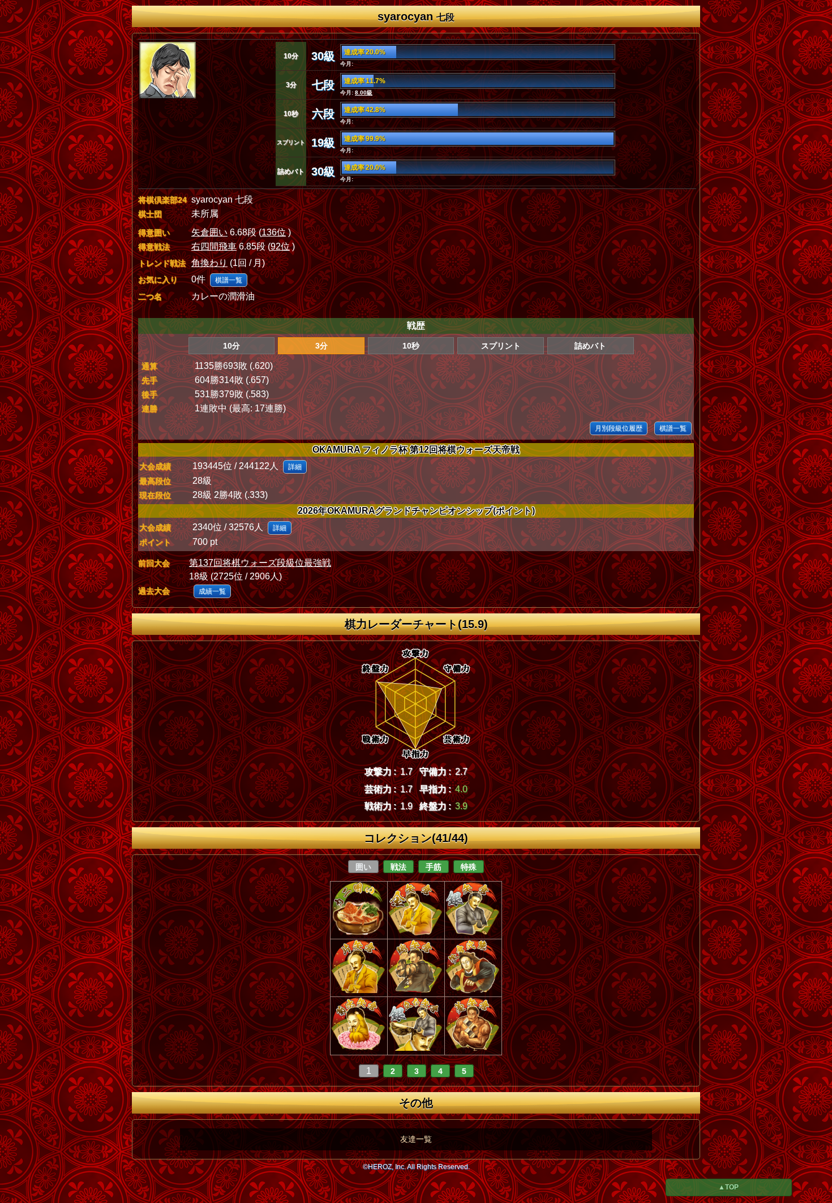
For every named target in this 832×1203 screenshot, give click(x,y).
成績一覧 (212, 591)
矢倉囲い (209, 232)
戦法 (398, 866)
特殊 (469, 866)
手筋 (433, 866)
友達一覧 (416, 1139)
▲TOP (728, 1187)
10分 (231, 345)
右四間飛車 (214, 246)
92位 (280, 246)
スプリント (501, 345)
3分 (321, 345)
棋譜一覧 (228, 280)
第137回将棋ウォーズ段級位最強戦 (260, 563)
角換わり (209, 263)
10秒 (410, 345)
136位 (273, 232)
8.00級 (363, 92)
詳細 (295, 467)
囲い (363, 866)
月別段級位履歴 (618, 428)
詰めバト (590, 345)
